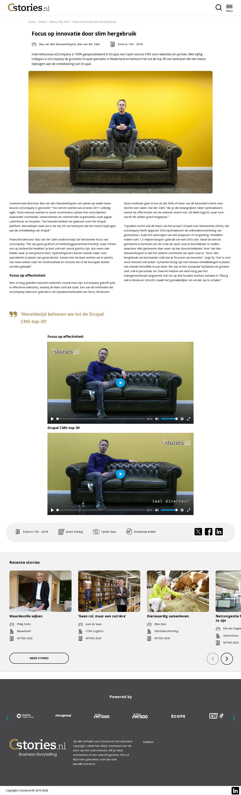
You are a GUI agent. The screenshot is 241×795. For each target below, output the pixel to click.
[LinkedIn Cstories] (235, 790)
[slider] (100, 419)
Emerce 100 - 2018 (59, 21)
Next (233, 718)
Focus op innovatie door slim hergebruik (94, 21)
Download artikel (145, 531)
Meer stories (39, 658)
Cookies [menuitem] (148, 742)
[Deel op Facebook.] (208, 532)
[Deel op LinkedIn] (219, 532)
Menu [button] (229, 11)
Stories (42, 21)
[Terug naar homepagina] (28, 6)
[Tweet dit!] (198, 532)
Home (31, 21)
